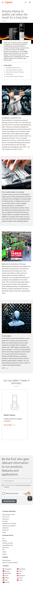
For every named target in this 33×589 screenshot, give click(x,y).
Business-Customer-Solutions (10, 562)
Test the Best (9, 74)
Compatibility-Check (7, 545)
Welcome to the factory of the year (15, 72)
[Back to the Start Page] (8, 2)
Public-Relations (6, 560)
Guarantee (5, 521)
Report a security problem (8, 525)
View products (8, 425)
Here (3, 368)
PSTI (3, 549)
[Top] (30, 582)
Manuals (4, 541)
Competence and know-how (13, 67)
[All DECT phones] (15, 402)
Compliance (5, 528)
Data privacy (5, 519)
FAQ (3, 538)
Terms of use (5, 516)
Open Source (5, 547)
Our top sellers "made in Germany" (15, 76)
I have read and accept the (17, 486)
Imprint (4, 532)
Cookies (4, 554)
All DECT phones (9, 415)
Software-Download (7, 543)
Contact (4, 552)
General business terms (8, 514)
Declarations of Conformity (9, 523)
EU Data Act (5, 530)
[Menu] (3, 2)
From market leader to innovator (14, 70)
